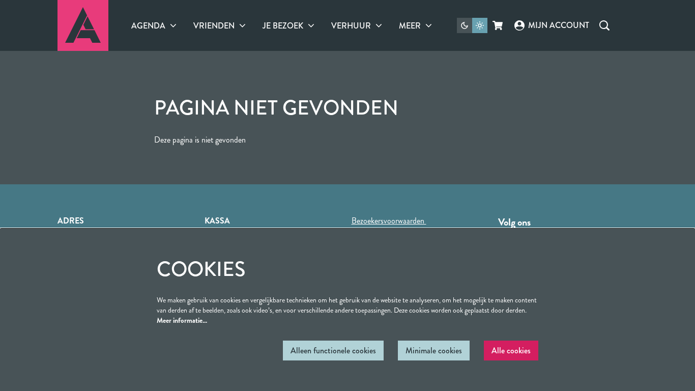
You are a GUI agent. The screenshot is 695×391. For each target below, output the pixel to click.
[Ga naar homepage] (82, 25)
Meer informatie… (182, 320)
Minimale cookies (434, 350)
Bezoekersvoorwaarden (389, 221)
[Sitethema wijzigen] (472, 25)
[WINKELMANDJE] (498, 25)
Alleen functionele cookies (333, 350)
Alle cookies (511, 350)
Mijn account (558, 25)
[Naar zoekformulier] (604, 25)
